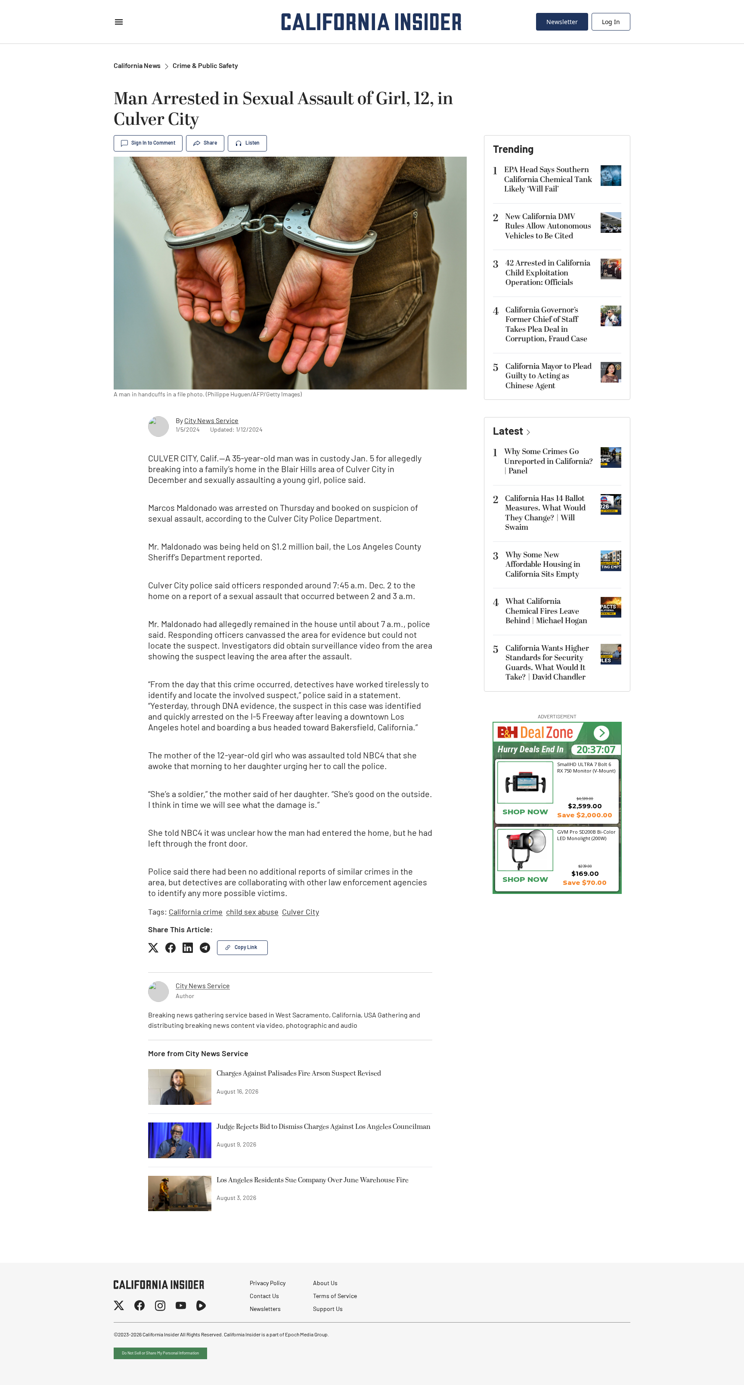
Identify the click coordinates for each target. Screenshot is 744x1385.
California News (137, 66)
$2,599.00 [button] (585, 806)
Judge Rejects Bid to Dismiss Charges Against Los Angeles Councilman (324, 1127)
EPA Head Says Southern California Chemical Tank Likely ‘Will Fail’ (548, 179)
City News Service (211, 421)
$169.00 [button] (585, 873)
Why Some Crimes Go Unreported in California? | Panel (548, 461)
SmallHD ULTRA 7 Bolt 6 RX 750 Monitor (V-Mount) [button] (586, 767)
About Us (325, 1283)
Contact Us (264, 1296)
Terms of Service (335, 1296)
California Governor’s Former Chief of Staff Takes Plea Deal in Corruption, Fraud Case (546, 324)
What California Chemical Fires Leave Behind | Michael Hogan (546, 611)
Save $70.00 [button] (585, 882)
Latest (508, 432)
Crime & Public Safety (205, 66)
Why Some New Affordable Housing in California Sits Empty (542, 564)
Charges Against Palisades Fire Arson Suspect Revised (299, 1074)
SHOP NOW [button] (525, 811)
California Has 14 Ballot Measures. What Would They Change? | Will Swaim (545, 513)
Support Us (328, 1309)
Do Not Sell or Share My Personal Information (160, 1353)
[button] (601, 733)
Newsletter (562, 22)
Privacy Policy (267, 1283)
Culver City (300, 913)
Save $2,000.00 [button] (584, 815)
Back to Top (711, 1368)
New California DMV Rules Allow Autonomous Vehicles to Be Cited (548, 226)
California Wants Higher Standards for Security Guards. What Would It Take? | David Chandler (547, 663)
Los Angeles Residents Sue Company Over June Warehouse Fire (313, 1180)
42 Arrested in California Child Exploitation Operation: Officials (547, 272)
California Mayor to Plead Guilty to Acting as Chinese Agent (548, 376)
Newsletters (265, 1309)
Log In (611, 22)
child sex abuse (252, 913)
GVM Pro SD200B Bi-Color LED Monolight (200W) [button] (586, 835)
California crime (196, 913)
